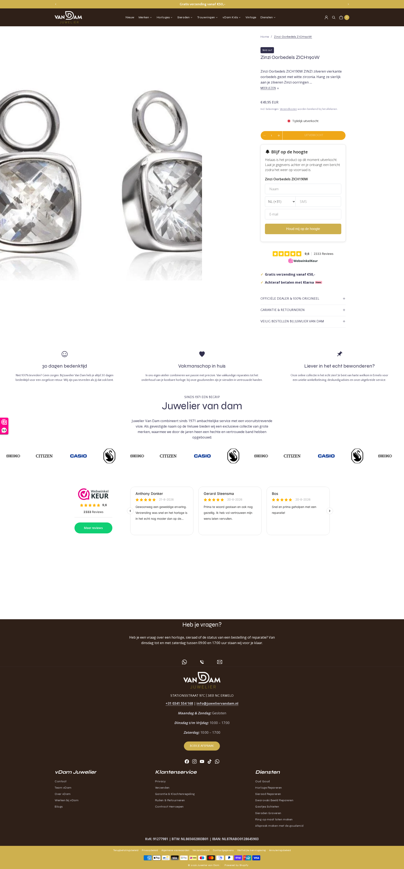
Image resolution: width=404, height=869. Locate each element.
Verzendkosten (288, 109)
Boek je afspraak (202, 746)
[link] (293, 37)
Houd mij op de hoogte (303, 229)
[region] (202, 4)
